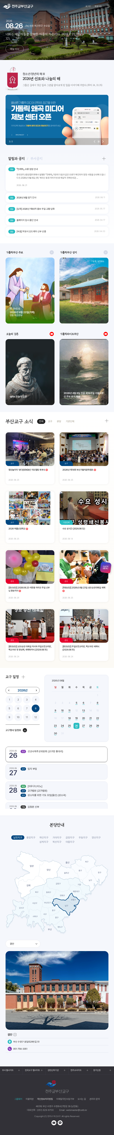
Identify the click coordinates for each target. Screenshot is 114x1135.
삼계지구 (43, 841)
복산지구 (57, 841)
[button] (94, 141)
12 (35, 717)
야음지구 (70, 841)
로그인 (88, 6)
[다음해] (36, 690)
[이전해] (9, 690)
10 (18, 717)
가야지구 (57, 837)
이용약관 (30, 1099)
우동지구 (83, 837)
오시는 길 (82, 1099)
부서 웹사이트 (7, 1070)
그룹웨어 (18, 1099)
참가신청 (97, 1070)
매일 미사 (14, 49)
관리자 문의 (94, 1099)
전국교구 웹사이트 (32, 1070)
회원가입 (98, 6)
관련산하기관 (53, 1070)
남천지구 (17, 837)
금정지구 (70, 837)
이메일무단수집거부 (65, 1099)
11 (27, 717)
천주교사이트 (75, 1070)
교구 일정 (12, 676)
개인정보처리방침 (45, 1099)
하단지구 (43, 837)
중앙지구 (30, 837)
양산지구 (96, 837)
